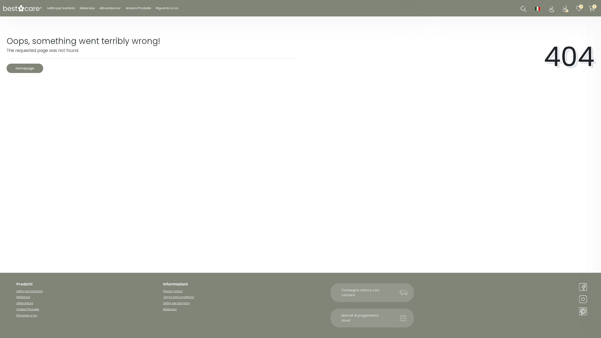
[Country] (537, 8)
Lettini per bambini (61, 8)
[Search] (523, 9)
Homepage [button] (25, 68)
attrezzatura (108, 8)
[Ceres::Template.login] (552, 8)
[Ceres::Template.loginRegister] (566, 8)
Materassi (87, 8)
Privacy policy (173, 291)
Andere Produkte (138, 8)
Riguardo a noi (167, 8)
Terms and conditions (178, 297)
